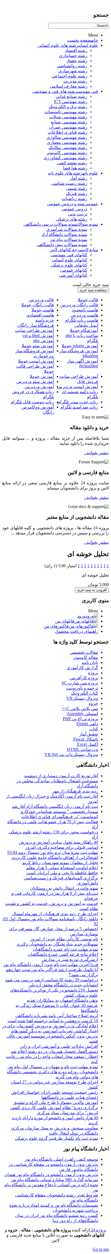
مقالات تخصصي (84, 652)
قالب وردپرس (41, 299)
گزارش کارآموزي (82, 667)
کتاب (93, 729)
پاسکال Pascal (85, 739)
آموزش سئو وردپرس (35, 381)
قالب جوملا (88, 299)
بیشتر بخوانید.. (96, 452)
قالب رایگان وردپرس (79, 305)
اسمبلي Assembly (82, 713)
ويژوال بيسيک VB (82, 698)
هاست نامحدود (85, 310)
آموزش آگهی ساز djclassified (82, 363)
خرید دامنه (44, 320)
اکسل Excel (87, 744)
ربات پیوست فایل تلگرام (32, 402)
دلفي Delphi (87, 724)
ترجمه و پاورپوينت (82, 688)
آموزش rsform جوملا (80, 345)
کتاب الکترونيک (84, 693)
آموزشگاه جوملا (84, 330)
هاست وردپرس (84, 315)
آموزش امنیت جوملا (36, 361)
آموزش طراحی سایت (34, 330)
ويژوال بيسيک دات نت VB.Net (71, 754)
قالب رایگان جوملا (37, 305)
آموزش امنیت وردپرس (77, 386)
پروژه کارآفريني (84, 678)
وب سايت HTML (82, 749)
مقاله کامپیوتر (85, 657)
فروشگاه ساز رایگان (35, 325)
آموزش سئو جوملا (38, 345)
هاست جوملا (43, 310)
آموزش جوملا (42, 376)
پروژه (93, 672)
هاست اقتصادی (40, 315)
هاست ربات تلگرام (81, 320)
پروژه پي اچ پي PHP (80, 718)
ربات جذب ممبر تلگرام (78, 402)
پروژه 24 (98, 1230)
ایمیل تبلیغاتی (86, 325)
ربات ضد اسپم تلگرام (79, 407)
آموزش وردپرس (39, 386)
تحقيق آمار (88, 734)
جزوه (93, 703)
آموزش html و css (38, 335)
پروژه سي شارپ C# (80, 683)
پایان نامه (90, 662)
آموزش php (43, 340)
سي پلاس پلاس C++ (80, 708)
